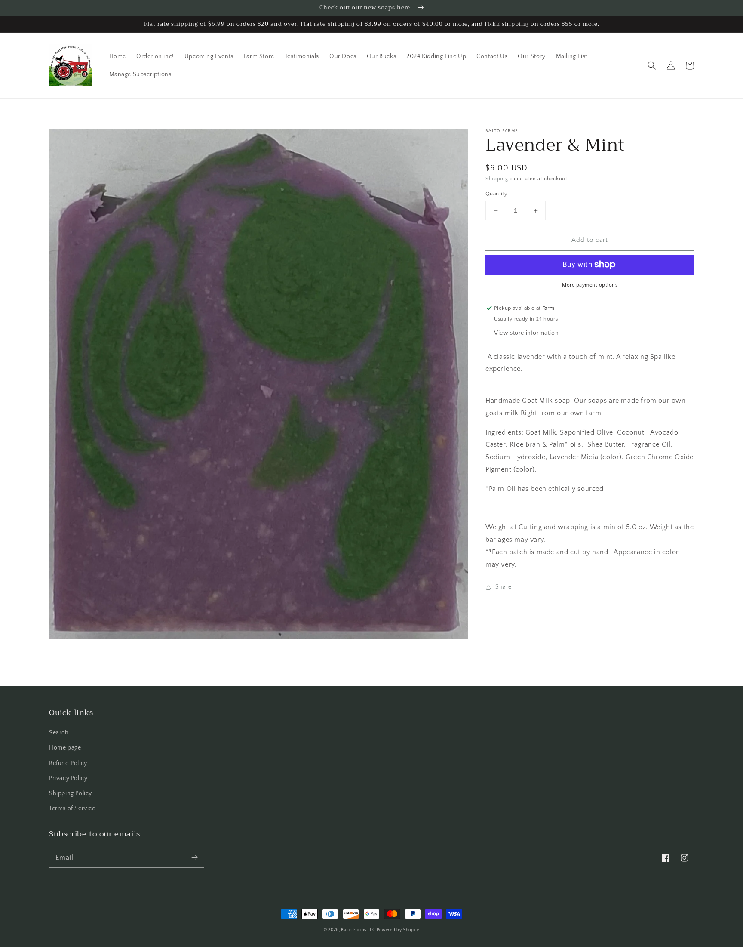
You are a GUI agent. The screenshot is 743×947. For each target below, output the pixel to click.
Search (59, 732)
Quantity (496, 194)
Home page (65, 747)
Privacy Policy (68, 778)
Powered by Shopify (398, 930)
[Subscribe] (194, 857)
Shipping (496, 179)
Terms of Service (72, 808)
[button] (651, 65)
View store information (526, 333)
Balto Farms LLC (358, 930)
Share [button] (503, 586)
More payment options (589, 285)
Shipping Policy (70, 793)
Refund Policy (68, 763)
